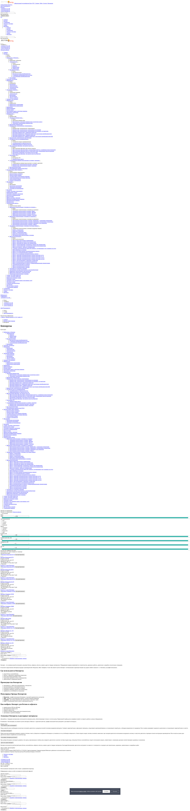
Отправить (3, 660)
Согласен (106, 791)
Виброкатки (10, 107)
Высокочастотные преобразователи (21, 73)
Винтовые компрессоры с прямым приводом (23, 135)
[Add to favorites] (1, 556)
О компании (7, 22)
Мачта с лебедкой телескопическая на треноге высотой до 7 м (28, 256)
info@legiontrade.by (5, 6)
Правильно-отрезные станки (14, 277)
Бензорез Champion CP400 (7, 606)
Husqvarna (4, 530)
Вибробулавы (15, 67)
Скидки (4, 522)
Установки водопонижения (16, 188)
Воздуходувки (10, 196)
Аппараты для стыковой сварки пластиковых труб (19, 280)
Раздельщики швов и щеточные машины (17, 111)
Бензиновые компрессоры (16, 124)
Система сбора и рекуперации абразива (20, 176)
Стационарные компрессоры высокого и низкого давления (24, 160)
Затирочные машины (12, 89)
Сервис (5, 25)
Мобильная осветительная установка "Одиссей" (24, 215)
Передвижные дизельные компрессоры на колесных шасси (27, 121)
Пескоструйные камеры (16, 175)
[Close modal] (13, 781)
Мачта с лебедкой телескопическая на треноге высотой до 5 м (28, 255)
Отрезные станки (11, 279)
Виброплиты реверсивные (16, 105)
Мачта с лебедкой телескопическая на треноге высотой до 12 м (28, 259)
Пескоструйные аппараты (16, 173)
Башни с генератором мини (19, 232)
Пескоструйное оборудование (14, 169)
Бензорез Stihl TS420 (6, 618)
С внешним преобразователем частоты (22, 75)
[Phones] (1, 43)
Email (2, 656)
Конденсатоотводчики (15, 167)
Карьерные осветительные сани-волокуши (20, 271)
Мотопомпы (10, 181)
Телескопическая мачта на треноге (21, 264)
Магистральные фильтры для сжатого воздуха (21, 145)
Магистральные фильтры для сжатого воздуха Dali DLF (26, 153)
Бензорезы (9, 189)
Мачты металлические (15, 236)
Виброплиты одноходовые (16, 104)
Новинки (4, 525)
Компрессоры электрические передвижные (20, 137)
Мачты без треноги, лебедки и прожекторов (23, 247)
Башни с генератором (17, 229)
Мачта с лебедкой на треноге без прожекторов (24, 241)
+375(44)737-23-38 (5, 46)
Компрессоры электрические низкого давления (24, 165)
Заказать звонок (4, 15)
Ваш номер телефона (6, 655)
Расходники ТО (13, 155)
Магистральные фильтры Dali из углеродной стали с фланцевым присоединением (33, 151)
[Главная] (7, 42)
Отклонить (115, 791)
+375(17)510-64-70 (5, 48)
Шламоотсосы (10, 201)
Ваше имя (3, 653)
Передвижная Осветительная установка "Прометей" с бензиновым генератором (32, 221)
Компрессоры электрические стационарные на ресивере (26, 129)
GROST (4, 529)
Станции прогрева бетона (13, 283)
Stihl (3, 532)
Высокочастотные (14, 69)
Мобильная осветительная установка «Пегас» (24, 213)
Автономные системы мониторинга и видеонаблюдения (24, 269)
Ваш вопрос (4, 806)
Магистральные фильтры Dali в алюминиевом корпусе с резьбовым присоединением (34, 149)
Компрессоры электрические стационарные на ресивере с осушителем (30, 131)
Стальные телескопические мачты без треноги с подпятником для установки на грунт (34, 248)
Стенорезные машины (12, 287)
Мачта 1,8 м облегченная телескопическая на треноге (25, 251)
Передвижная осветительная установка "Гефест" (24, 224)
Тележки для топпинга (12, 99)
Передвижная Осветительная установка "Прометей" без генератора (29, 223)
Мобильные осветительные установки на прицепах (23, 216)
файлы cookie (82, 791)
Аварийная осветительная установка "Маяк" (23, 211)
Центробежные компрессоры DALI (18, 168)
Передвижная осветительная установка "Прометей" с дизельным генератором (32, 220)
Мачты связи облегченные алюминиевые (22, 240)
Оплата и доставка (8, 23)
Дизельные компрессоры (16, 117)
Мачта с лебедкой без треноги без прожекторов (24, 243)
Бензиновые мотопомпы (16, 185)
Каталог (6, 21)
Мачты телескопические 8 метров (20, 265)
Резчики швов (10, 109)
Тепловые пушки (11, 281)
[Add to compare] (2, 556)
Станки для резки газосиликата (14, 191)
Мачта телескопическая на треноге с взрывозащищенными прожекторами (31, 263)
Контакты (6, 26)
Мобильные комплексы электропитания (20, 272)
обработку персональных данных (18, 658)
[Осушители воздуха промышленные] (28, 139)
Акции (4, 523)
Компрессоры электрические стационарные (21, 125)
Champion (4, 527)
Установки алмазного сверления (15, 193)
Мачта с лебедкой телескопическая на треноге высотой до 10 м (28, 257)
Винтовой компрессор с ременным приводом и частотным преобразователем (32, 133)
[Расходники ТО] (18, 155)
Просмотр (11, 565)
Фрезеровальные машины (13, 200)
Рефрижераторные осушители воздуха (22, 144)
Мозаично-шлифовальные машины (15, 199)
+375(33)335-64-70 (5, 47)
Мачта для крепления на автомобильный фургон (24, 261)
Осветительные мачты (12, 203)
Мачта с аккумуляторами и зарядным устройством (25, 260)
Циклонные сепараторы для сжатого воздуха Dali (25, 152)
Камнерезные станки (12, 192)
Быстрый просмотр (20, 554)
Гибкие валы (15, 68)
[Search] (2, 43)
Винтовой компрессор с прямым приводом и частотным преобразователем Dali (32, 136)
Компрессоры (10, 113)
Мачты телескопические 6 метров (20, 267)
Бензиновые (13, 77)
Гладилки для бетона (12, 79)
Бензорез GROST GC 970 (7, 643)
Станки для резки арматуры (14, 276)
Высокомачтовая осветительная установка (23, 235)
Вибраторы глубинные (12, 57)
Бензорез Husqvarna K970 (7, 569)
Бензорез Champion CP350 (7, 594)
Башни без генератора (18, 231)
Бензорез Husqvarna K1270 (7, 581)
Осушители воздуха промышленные (19, 139)
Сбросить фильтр (16, 512)
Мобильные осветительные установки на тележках (22, 207)
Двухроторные (13, 96)
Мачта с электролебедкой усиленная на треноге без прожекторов (28, 244)
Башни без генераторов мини (19, 233)
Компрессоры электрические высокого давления (24, 164)
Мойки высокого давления (13, 197)
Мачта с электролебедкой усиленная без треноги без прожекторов (29, 245)
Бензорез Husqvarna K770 (7, 557)
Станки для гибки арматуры (14, 275)
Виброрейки (10, 80)
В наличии (5, 513)
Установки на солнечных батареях (18, 268)
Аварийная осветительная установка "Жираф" (24, 212)
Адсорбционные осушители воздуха (21, 143)
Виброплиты (10, 100)
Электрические (13, 61)
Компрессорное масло (18, 159)
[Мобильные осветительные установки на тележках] (36, 207)
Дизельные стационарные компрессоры (22, 123)
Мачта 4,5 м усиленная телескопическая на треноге (25, 253)
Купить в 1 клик (5, 565)
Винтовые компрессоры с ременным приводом (24, 132)
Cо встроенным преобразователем (21, 76)
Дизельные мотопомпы (15, 187)
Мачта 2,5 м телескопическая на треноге (22, 252)
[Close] (5, 790)
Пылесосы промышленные (13, 195)
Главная (6, 19)
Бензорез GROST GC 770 (7, 630)
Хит (3, 520)
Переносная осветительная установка (19, 273)
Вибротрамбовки (11, 108)
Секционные (13, 88)
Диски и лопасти (14, 97)
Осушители (9, 284)
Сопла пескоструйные (15, 179)
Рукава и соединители (15, 180)
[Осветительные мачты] (18, 203)
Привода (14, 65)
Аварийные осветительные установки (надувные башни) (24, 225)
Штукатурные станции (12, 285)
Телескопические (14, 87)
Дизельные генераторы (12, 112)
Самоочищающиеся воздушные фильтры (20, 177)
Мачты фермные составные (19, 249)
